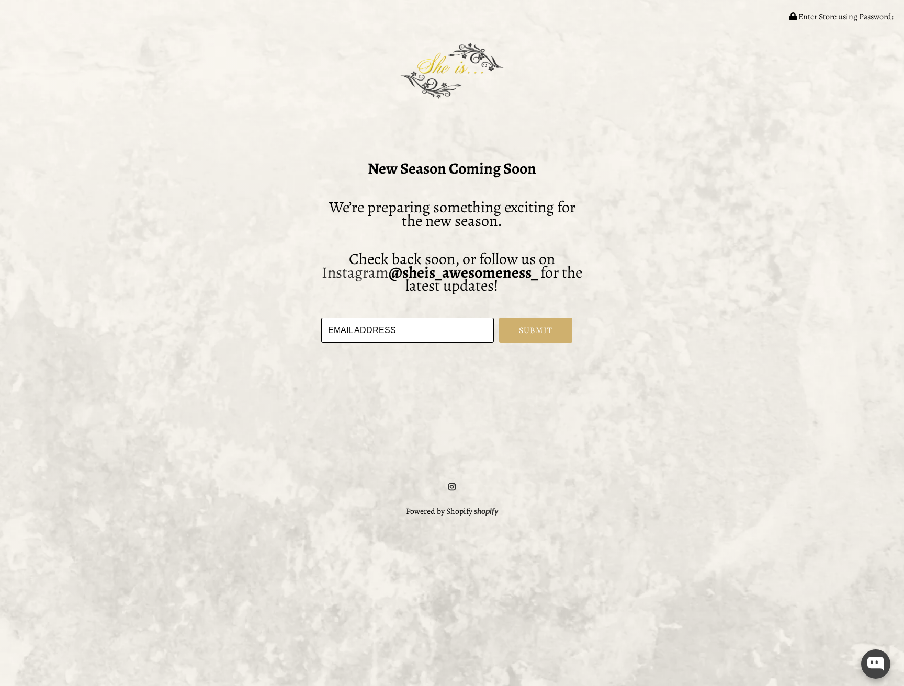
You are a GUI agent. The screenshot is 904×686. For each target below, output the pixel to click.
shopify (486, 512)
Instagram (355, 272)
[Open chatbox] (876, 664)
